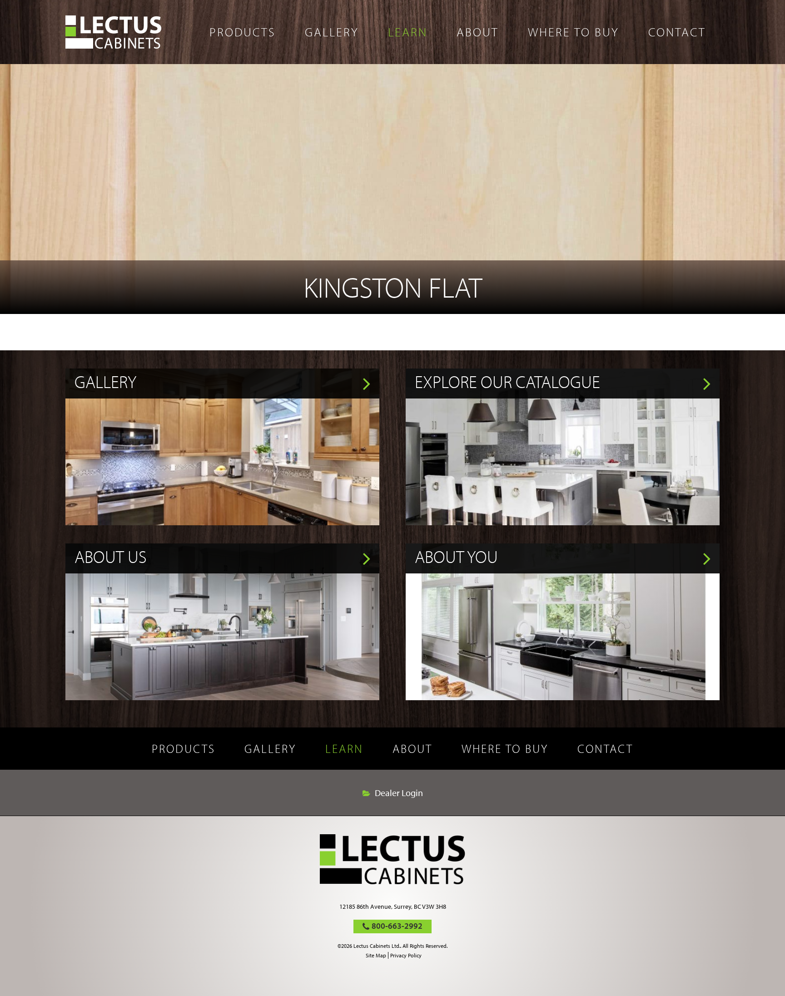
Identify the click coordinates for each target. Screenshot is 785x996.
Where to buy (573, 32)
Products (242, 32)
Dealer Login (399, 792)
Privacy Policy (406, 955)
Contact (677, 32)
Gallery (332, 32)
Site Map (376, 955)
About (478, 32)
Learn (407, 32)
